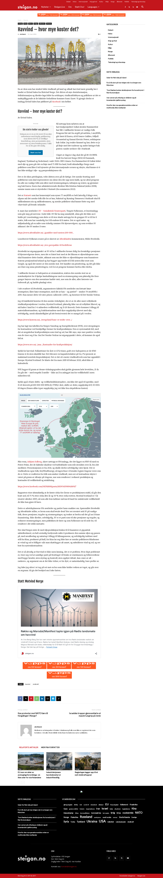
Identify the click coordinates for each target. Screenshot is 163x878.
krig (113, 812)
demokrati (94, 804)
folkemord (124, 805)
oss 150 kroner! (52, 15)
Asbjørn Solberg (34, 462)
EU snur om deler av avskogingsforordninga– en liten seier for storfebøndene (29, 775)
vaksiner (110, 822)
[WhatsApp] (36, 698)
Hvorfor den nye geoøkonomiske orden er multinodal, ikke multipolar (122, 106)
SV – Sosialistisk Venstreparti (52, 211)
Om (70, 7)
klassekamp (68, 813)
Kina (134, 808)
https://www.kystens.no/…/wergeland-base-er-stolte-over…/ (45, 320)
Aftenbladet (65, 239)
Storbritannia (124, 817)
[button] (142, 7)
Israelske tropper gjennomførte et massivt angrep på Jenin (85, 714)
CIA (81, 804)
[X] (133, 6)
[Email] (47, 698)
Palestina (74, 817)
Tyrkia (73, 822)
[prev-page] (19, 782)
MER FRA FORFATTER (50, 747)
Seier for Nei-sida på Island (116, 78)
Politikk (127, 1)
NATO (138, 812)
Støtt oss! (79, 7)
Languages (92, 7)
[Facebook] (125, 6)
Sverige (134, 817)
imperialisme (90, 809)
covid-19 (86, 804)
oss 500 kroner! (95, 15)
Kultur (101, 1)
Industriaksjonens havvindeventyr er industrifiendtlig (53, 775)
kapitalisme (126, 809)
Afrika (76, 805)
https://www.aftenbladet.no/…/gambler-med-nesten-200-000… (46, 233)
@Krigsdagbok (68, 804)
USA (102, 821)
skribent (23, 34)
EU (107, 804)
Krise (119, 813)
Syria (66, 821)
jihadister (118, 809)
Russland (86, 817)
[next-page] (23, 782)
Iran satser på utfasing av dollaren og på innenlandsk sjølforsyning (121, 99)
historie (82, 809)
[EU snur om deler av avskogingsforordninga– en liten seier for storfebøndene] (31, 761)
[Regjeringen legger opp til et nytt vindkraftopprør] (88, 761)
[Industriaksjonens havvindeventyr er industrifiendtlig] (59, 761)
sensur (115, 817)
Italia (111, 809)
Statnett (27, 195)
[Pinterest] (31, 698)
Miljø (106, 1)
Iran (98, 808)
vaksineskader (121, 822)
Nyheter (45, 7)
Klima (77, 813)
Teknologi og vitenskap (138, 1)
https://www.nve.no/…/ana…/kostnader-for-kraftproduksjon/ (45, 344)
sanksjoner (97, 817)
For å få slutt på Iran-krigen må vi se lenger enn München (124, 84)
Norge (113, 1)
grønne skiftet (73, 809)
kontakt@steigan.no (69, 866)
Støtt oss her (35, 152)
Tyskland (81, 821)
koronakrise (96, 813)
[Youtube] (137, 6)
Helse (74, 1)
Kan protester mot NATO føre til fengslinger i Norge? (33, 714)
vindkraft (36, 684)
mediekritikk (128, 813)
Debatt (68, 1)
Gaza (65, 809)
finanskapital (114, 805)
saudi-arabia (107, 817)
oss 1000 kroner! (117, 15)
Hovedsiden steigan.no (127, 876)
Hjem (19, 20)
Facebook (56, 102)
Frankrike (133, 804)
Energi (20, 23)
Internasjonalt (83, 1)
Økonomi (119, 1)
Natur (30, 23)
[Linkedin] (42, 698)
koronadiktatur (85, 813)
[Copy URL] (58, 698)
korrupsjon (106, 813)
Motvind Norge (34, 581)
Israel (105, 808)
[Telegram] (53, 698)
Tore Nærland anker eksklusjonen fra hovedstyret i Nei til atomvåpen (125, 91)
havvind (27, 684)
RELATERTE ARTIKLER (28, 747)
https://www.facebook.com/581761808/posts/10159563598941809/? (47, 486)
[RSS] (129, 6)
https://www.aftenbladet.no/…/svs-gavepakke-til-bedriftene (45, 245)
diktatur (101, 804)
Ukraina (92, 821)
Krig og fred (93, 1)
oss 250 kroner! (73, 15)
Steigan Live (59, 7)
